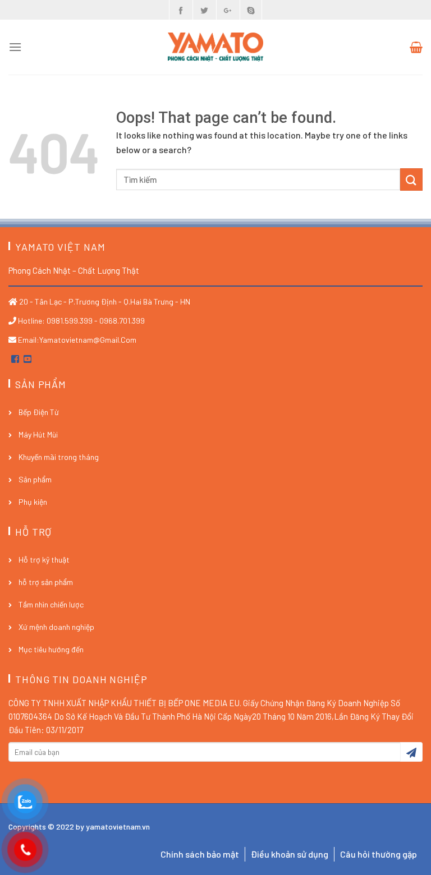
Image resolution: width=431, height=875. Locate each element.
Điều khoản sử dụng (289, 854)
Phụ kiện (33, 501)
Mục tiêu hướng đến (51, 649)
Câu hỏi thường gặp (378, 854)
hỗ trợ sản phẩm (46, 582)
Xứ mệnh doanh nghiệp (56, 627)
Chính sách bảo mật (200, 854)
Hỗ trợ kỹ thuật (44, 559)
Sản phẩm (35, 479)
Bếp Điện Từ (39, 412)
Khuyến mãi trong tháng (59, 457)
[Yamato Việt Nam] (215, 47)
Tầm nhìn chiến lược (51, 604)
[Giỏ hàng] (416, 47)
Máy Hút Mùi (38, 434)
